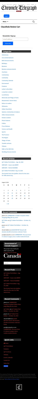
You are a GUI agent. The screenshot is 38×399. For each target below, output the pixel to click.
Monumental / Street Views (9, 100)
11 (12, 193)
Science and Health (7, 129)
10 (8, 193)
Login (5, 366)
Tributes (4, 146)
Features (4, 86)
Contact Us (7, 360)
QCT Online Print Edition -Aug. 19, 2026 (12, 170)
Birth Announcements (8, 60)
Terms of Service (8, 379)
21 (24, 196)
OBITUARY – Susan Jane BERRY (10, 165)
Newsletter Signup (9, 36)
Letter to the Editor (7, 89)
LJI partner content (7, 92)
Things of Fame (6, 140)
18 (12, 196)
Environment (5, 83)
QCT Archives (7, 352)
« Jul (7, 204)
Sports (4, 132)
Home (6, 343)
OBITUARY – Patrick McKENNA (10, 168)
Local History (5, 95)
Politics (4, 123)
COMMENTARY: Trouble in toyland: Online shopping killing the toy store (12, 304)
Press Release (6, 126)
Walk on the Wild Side (8, 149)
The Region (5, 137)
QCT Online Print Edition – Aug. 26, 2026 (12, 162)
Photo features (6, 120)
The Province (5, 135)
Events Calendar (8, 357)
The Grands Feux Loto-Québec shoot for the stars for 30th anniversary (12, 290)
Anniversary (5, 55)
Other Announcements (8, 115)
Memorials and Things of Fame (10, 97)
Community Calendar (7, 80)
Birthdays (4, 63)
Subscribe (6, 363)
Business (4, 66)
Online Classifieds (7, 109)
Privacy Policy (16, 379)
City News (4, 72)
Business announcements (9, 69)
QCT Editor (5, 220)
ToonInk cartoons (6, 143)
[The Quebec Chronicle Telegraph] (19, 8)
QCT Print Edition (8, 346)
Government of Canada (10, 252)
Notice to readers (7, 103)
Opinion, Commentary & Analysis (11, 112)
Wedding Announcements (9, 152)
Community (5, 78)
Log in (6, 16)
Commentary (5, 75)
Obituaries (5, 106)
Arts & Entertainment (7, 58)
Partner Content (6, 117)
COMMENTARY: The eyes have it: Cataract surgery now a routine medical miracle (12, 331)
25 (12, 198)
